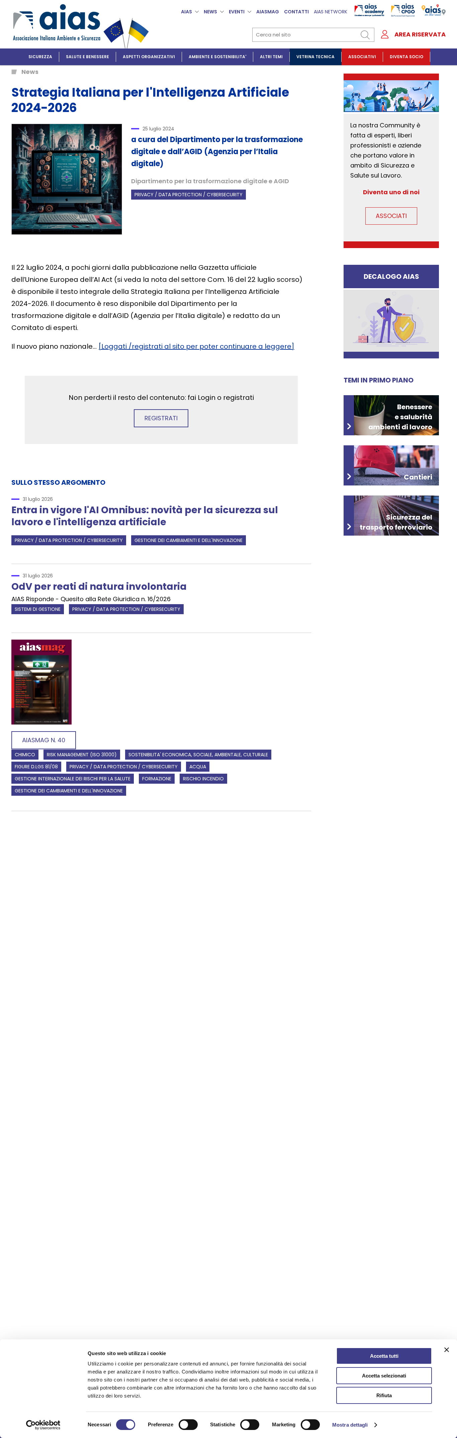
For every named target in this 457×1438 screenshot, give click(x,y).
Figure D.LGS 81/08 (36, 766)
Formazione (156, 778)
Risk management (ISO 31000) (82, 754)
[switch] (188, 1424)
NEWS (210, 11)
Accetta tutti (384, 1356)
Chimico (25, 754)
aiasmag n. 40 (43, 740)
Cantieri (418, 477)
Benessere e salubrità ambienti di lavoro (400, 417)
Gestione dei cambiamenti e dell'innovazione (188, 540)
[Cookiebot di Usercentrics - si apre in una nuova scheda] (43, 1425)
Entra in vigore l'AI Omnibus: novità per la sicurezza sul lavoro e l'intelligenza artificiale (144, 516)
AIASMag (267, 11)
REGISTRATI (161, 418)
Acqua (197, 766)
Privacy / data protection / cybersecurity (188, 194)
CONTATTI (296, 11)
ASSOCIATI (391, 216)
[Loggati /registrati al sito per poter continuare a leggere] (196, 346)
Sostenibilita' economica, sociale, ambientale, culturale (198, 754)
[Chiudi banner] (446, 1349)
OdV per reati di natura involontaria (99, 586)
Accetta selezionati (384, 1375)
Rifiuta (384, 1395)
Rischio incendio (203, 778)
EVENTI (237, 11)
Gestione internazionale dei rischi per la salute (72, 778)
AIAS (186, 11)
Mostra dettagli (350, 1425)
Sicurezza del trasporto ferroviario (396, 522)
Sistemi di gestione (38, 609)
